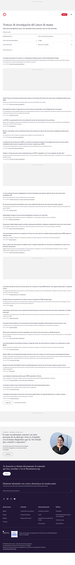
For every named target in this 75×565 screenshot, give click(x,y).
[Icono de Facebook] (4, 499)
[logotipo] (4, 14)
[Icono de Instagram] (7, 499)
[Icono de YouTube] (14, 499)
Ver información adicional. (9, 549)
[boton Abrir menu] (71, 14)
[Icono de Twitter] (11, 499)
